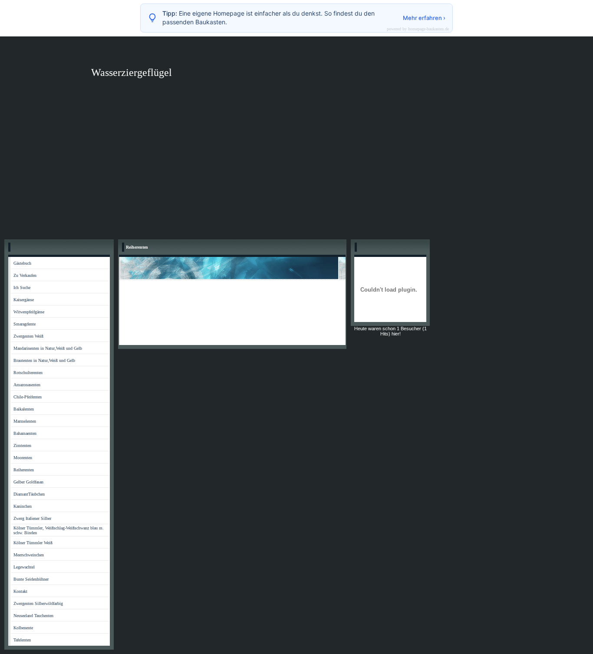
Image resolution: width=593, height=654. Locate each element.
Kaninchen (22, 506)
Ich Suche (21, 287)
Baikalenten (23, 409)
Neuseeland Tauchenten (33, 615)
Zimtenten (22, 445)
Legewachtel (24, 567)
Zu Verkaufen (24, 275)
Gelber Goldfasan (28, 482)
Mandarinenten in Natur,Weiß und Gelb (47, 348)
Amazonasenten (26, 384)
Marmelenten (24, 421)
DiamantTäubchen (29, 494)
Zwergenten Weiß (28, 336)
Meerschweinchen (28, 554)
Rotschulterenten (28, 372)
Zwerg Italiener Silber (32, 518)
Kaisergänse (23, 299)
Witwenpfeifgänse (28, 311)
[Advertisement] (296, 170)
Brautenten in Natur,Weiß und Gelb (44, 360)
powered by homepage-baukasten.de (418, 29)
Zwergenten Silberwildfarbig (38, 603)
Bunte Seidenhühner (31, 579)
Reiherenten (23, 469)
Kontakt (20, 591)
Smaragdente (24, 324)
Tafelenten (22, 640)
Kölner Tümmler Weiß (33, 542)
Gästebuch (22, 263)
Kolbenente (23, 627)
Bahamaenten (24, 433)
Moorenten (22, 457)
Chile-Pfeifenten (27, 396)
